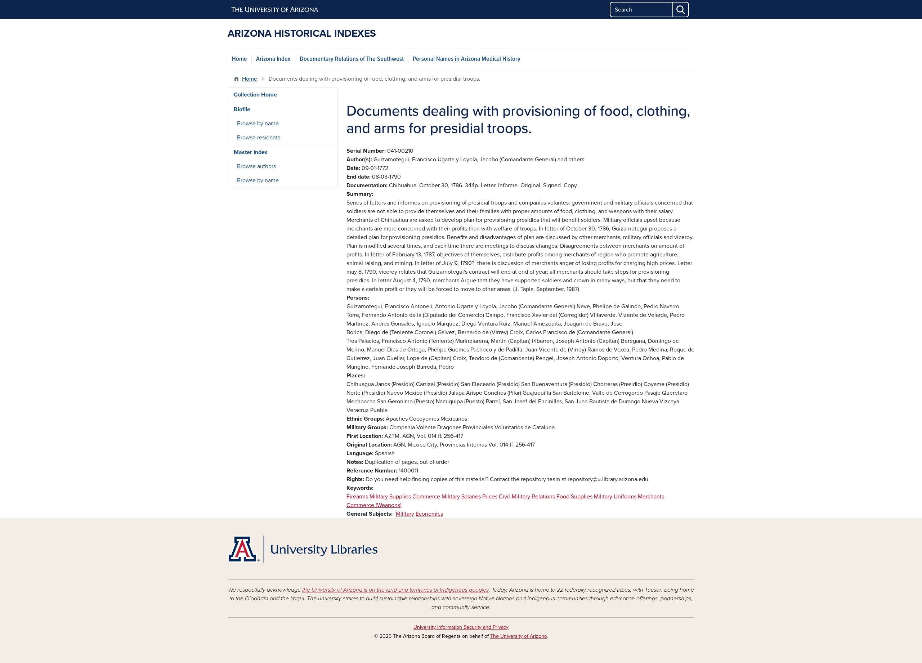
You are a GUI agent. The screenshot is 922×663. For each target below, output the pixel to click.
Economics (429, 514)
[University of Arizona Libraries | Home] (302, 549)
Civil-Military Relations (527, 496)
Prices (489, 496)
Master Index (250, 152)
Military (405, 514)
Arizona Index (273, 59)
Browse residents (258, 137)
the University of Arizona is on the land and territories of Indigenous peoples (395, 589)
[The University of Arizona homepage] (275, 10)
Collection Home (255, 94)
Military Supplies (390, 496)
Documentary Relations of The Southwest (352, 59)
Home (239, 59)
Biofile (242, 109)
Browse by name (258, 123)
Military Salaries (461, 496)
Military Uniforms (615, 496)
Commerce (426, 496)
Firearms (357, 496)
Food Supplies (574, 496)
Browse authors (256, 166)
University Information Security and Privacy (461, 627)
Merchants (651, 496)
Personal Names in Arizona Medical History (466, 59)
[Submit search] (681, 9)
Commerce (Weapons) (374, 505)
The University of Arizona (518, 636)
